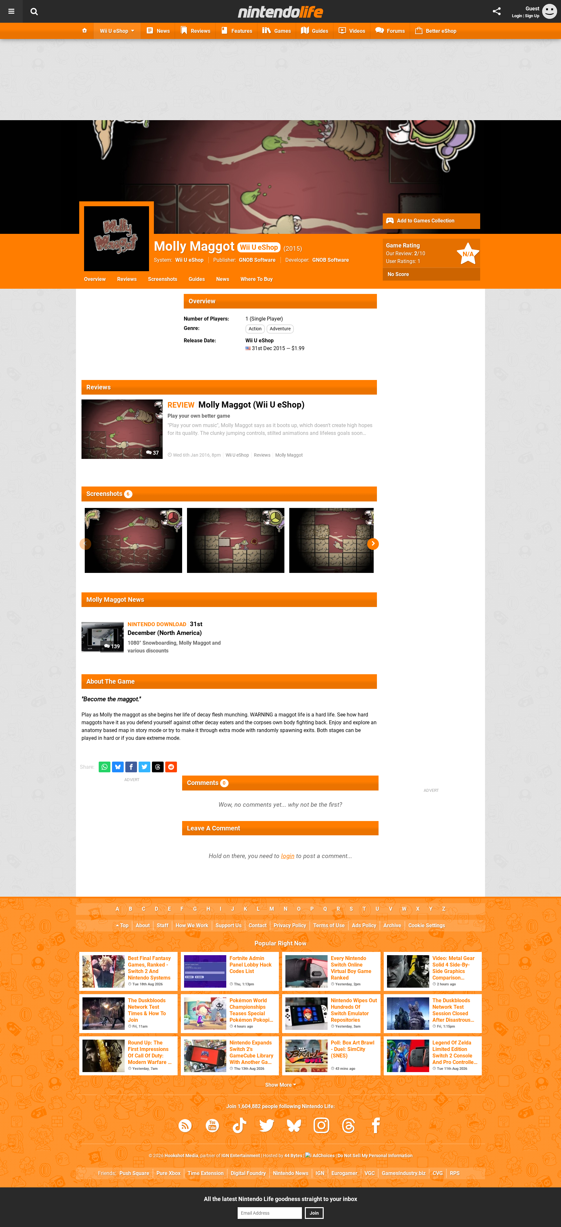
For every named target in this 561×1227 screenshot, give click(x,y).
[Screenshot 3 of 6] (338, 540)
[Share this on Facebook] (131, 767)
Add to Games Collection (425, 221)
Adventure (280, 329)
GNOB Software (257, 260)
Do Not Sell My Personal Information (375, 1155)
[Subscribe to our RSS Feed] (185, 1127)
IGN (320, 1173)
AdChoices (323, 1155)
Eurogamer (344, 1173)
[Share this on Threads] (158, 767)
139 (115, 646)
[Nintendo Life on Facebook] (376, 1127)
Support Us (229, 925)
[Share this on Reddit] (171, 767)
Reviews (127, 279)
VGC (370, 1173)
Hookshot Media (181, 1155)
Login (517, 15)
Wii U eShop (189, 260)
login (287, 856)
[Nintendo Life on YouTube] (212, 1127)
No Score (398, 274)
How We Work (192, 925)
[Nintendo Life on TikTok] (240, 1127)
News (222, 279)
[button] (373, 544)
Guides (197, 279)
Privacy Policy (290, 925)
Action (255, 329)
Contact (258, 925)
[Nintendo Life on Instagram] (321, 1127)
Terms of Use (329, 925)
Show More (279, 1085)
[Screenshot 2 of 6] (235, 540)
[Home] (85, 31)
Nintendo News (290, 1173)
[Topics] (11, 11)
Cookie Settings (426, 925)
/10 (419, 253)
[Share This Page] (496, 11)
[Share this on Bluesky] (118, 767)
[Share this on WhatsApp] (104, 767)
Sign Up (532, 15)
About (143, 925)
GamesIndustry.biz (404, 1173)
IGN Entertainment (240, 1155)
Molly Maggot (216, 246)
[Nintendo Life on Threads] (349, 1127)
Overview (95, 279)
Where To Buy (257, 279)
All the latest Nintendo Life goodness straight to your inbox (280, 1198)
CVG (438, 1173)
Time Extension (206, 1173)
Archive (392, 925)
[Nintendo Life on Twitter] (267, 1127)
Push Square (134, 1173)
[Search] (34, 11)
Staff (162, 925)
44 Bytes (293, 1155)
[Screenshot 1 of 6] (133, 540)
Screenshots (162, 279)
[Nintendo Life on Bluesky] (294, 1127)
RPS (455, 1173)
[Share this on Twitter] (144, 767)
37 (155, 453)
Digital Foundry (248, 1173)
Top (124, 925)
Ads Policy (364, 925)
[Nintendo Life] (281, 11)
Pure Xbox (168, 1173)
